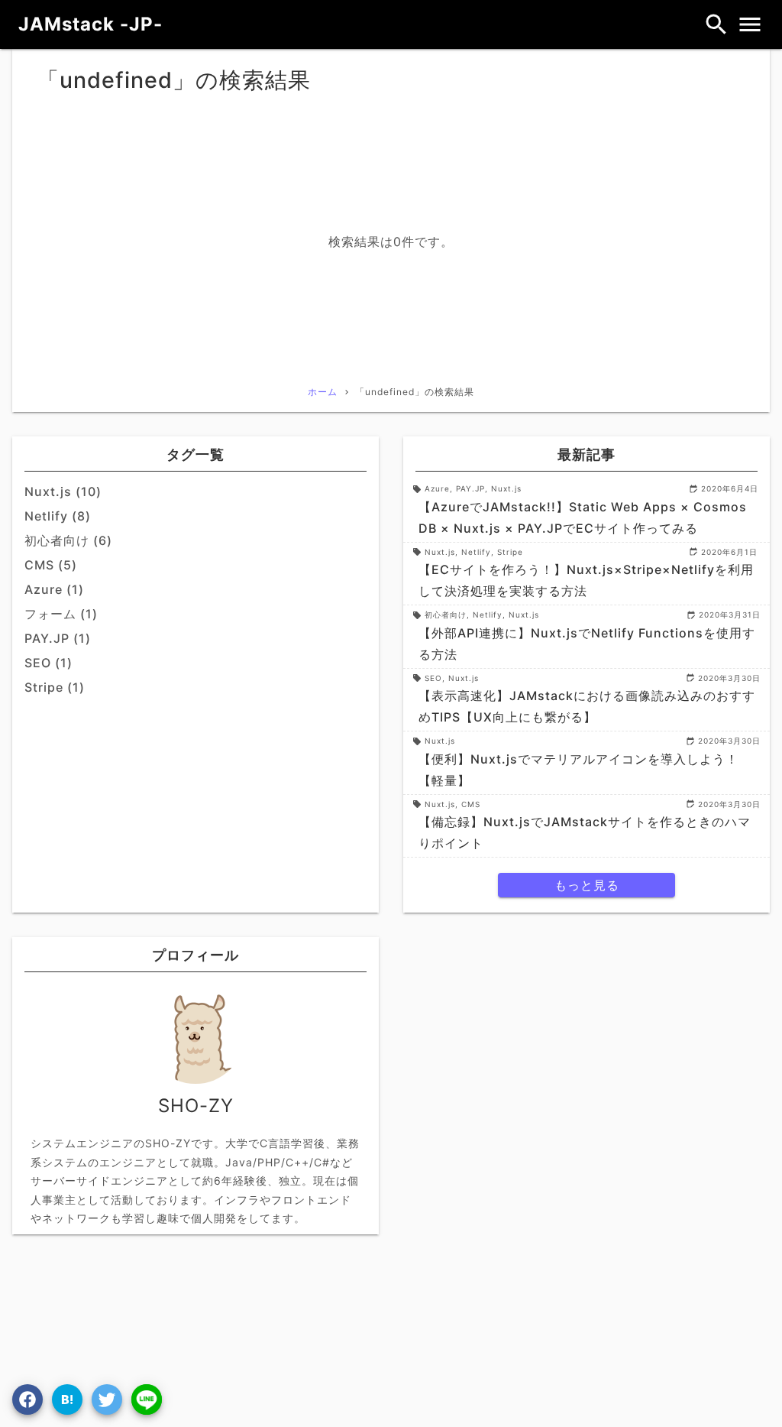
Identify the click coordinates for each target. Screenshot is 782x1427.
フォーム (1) (61, 613)
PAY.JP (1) (57, 638)
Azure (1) (54, 589)
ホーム (323, 391)
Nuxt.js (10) (63, 491)
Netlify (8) (57, 516)
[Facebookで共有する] (27, 1399)
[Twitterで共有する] (107, 1399)
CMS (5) (50, 564)
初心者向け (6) (68, 540)
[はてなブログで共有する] (67, 1399)
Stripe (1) (54, 687)
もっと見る (586, 885)
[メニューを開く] (750, 24)
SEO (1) (48, 662)
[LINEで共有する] (146, 1399)
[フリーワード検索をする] (716, 24)
